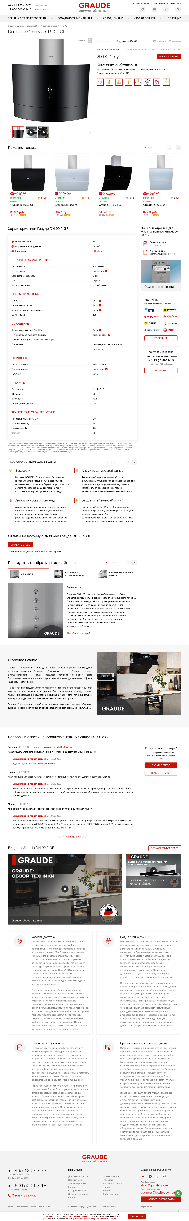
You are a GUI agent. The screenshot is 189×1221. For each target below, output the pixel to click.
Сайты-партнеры (111, 1194)
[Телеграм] (164, 1176)
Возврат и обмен (77, 1190)
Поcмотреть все (161, 773)
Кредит (72, 1187)
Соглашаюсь (137, 1216)
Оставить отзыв (20, 545)
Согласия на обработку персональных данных (95, 1218)
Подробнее (160, 338)
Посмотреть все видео (165, 848)
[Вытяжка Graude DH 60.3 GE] (117, 172)
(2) (44, 198)
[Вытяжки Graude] (94, 7)
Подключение (75, 1180)
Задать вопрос (161, 765)
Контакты (108, 1190)
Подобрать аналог (169, 56)
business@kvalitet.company (159, 1192)
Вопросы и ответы (112, 1183)
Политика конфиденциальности (82, 1207)
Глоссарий (108, 1180)
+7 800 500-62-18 (19, 9)
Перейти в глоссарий (78, 633)
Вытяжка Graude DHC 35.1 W (57, 747)
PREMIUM (97, 251)
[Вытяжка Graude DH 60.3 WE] (161, 172)
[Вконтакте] (143, 1176)
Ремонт (72, 1197)
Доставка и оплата (78, 1176)
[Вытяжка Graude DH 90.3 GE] (28, 172)
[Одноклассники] (157, 1176)
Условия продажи (77, 1183)
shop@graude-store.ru (156, 1185)
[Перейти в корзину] (166, 9)
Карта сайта (146, 1207)
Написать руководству (161, 1199)
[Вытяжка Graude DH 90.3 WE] (72, 172)
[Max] (150, 1176)
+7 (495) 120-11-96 (161, 360)
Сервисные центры (78, 1194)
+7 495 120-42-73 (19, 5)
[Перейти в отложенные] (143, 9)
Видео (106, 1187)
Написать (161, 371)
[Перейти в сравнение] (154, 9)
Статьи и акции (141, 3)
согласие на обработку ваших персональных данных (65, 1216)
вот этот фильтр (37, 763)
